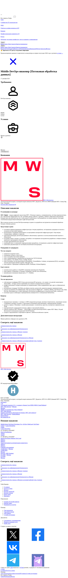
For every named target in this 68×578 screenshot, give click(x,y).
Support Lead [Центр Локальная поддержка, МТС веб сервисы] (18, 412)
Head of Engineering (6, 432)
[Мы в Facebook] (38, 540)
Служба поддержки (9, 515)
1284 (11, 567)
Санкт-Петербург (10, 425)
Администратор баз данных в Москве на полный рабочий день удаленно (21, 341)
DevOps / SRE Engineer (7, 453)
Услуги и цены (8, 488)
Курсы (13, 576)
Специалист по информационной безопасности (14, 329)
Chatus (2, 425)
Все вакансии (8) (11, 204)
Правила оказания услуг (11, 522)
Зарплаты (43, 48)
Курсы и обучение (19, 48)
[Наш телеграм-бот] (38, 566)
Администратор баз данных (8, 326)
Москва (14, 406)
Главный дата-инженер (7, 447)
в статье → (60, 53)
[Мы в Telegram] (13, 566)
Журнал (48, 48)
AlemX (3, 433)
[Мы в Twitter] (13, 540)
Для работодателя (9, 512)
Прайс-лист (7, 523)
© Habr (3, 569)
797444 (22, 567)
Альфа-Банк (4, 449)
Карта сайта (7, 494)
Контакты (7, 496)
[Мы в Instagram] (38, 553)
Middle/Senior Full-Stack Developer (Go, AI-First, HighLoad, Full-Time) (20, 424)
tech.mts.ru (3, 204)
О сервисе (7, 487)
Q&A (5, 576)
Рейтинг (38, 48)
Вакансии (3, 48)
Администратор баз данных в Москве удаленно (14, 332)
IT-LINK (3, 455)
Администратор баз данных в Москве (11, 335)
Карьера (9, 576)
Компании (33, 48)
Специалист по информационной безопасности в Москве (17, 338)
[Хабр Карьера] (7, 16)
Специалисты (10, 48)
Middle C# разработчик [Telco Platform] (11, 409)
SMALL (3, 440)
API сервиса (7, 513)
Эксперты (27, 48)
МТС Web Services (48, 200)
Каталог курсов (8, 493)
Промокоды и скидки (10, 504)
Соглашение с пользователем (12, 520)
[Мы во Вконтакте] (13, 553)
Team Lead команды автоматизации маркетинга (14, 443)
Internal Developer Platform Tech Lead (11, 438)
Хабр (2, 576)
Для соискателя (8, 510)
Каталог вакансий (9, 491)
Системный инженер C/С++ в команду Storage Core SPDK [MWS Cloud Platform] (23, 405)
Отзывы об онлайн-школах (11, 501)
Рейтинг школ (8, 503)
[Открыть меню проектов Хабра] (1, 14)
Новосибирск (16, 414)
